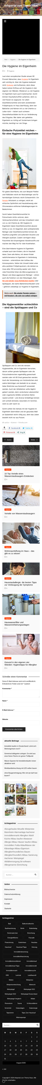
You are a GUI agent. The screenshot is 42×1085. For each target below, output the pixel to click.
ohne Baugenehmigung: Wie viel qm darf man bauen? (20, 774)
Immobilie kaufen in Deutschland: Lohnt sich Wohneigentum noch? (20, 747)
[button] (3, 1081)
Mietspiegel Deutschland (29, 994)
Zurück (9, 440)
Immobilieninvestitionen (13, 961)
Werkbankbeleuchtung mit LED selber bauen (20, 768)
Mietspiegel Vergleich (14, 999)
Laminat (18, 975)
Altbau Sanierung (29, 855)
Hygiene (11, 71)
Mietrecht (32, 984)
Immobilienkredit (31, 966)
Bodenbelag (33, 928)
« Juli (4, 1069)
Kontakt (7, 904)
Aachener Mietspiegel (14, 858)
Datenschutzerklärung (12, 894)
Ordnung (10, 85)
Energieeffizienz (13, 938)
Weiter (33, 440)
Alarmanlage (20, 832)
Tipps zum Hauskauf (29, 1013)
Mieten (11, 980)
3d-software (25, 861)
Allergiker (24, 835)
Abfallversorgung (12, 861)
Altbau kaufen (16, 839)
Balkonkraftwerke (28, 923)
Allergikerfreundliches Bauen (17, 852)
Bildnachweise (9, 889)
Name (4, 701)
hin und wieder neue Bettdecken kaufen (18, 281)
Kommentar (7, 688)
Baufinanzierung (10, 928)
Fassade (31, 938)
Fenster (5, 200)
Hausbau (34, 942)
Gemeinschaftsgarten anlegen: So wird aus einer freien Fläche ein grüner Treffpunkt (19, 755)
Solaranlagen (20, 1008)
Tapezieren (10, 1013)
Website (5, 719)
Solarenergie (33, 1008)
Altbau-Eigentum (21, 848)
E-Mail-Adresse (8, 710)
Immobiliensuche (30, 970)
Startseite (7, 908)
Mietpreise (29, 980)
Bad (9, 923)
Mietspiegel (11, 989)
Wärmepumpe (21, 1017)
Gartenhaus (22, 942)
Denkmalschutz (12, 933)
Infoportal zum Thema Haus (21, 5)
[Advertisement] (21, 39)
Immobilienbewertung (21, 952)
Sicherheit (8, 1008)
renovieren (8, 1003)
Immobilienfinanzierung (21, 956)
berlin (22, 928)
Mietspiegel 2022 (10, 994)
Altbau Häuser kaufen (21, 842)
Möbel (33, 999)
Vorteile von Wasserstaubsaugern (19, 513)
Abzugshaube (10, 829)
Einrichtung (31, 933)
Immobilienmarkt (11, 970)
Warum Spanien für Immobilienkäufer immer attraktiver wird (20, 762)
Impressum (8, 899)
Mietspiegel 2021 (29, 989)
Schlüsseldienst (32, 1003)
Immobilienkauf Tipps (12, 966)
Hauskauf (8, 947)
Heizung (34, 947)
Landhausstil (32, 975)
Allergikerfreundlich (13, 855)
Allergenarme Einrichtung (15, 865)
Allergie (7, 842)
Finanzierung (9, 942)
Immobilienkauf (32, 961)
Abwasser (27, 839)
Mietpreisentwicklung (14, 984)
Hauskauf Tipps (21, 947)
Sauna (19, 1003)
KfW (7, 975)
